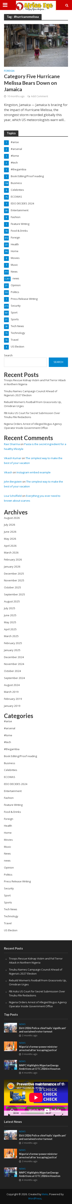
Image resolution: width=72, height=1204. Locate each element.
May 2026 (10, 538)
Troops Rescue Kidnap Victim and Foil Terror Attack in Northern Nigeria (36, 960)
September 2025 (14, 594)
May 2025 (10, 622)
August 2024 (12, 685)
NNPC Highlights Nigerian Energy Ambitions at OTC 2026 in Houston (39, 1067)
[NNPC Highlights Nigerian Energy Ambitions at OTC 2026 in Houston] (10, 1064)
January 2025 (12, 650)
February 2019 (13, 699)
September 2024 (14, 678)
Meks (45, 1194)
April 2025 (10, 629)
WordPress (34, 1198)
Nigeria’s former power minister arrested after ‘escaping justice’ (38, 1048)
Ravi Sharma (12, 444)
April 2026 (10, 545)
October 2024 (12, 671)
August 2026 (12, 518)
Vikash (8, 472)
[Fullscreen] (62, 1114)
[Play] (9, 1114)
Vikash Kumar (12, 458)
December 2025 (14, 573)
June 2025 (10, 615)
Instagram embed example (34, 472)
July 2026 (9, 524)
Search (8, 355)
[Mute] (54, 1114)
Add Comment (39, 96)
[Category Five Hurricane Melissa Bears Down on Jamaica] (36, 45)
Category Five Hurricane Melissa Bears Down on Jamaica (32, 82)
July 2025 (9, 608)
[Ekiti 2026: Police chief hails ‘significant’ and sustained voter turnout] (10, 1027)
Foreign (9, 71)
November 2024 (14, 664)
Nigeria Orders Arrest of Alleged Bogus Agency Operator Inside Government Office (33, 426)
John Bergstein (13, 481)
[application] (36, 1098)
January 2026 (12, 566)
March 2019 (11, 692)
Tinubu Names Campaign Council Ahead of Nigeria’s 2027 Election (30, 393)
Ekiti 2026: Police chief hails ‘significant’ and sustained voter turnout (42, 1030)
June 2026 (10, 531)
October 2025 (12, 587)
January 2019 (12, 706)
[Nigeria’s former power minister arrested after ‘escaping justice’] (10, 1046)
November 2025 (14, 580)
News (22, 1024)
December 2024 (14, 657)
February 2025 (13, 643)
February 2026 (13, 559)
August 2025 (12, 601)
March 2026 (11, 552)
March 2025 (11, 636)
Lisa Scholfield (13, 496)
